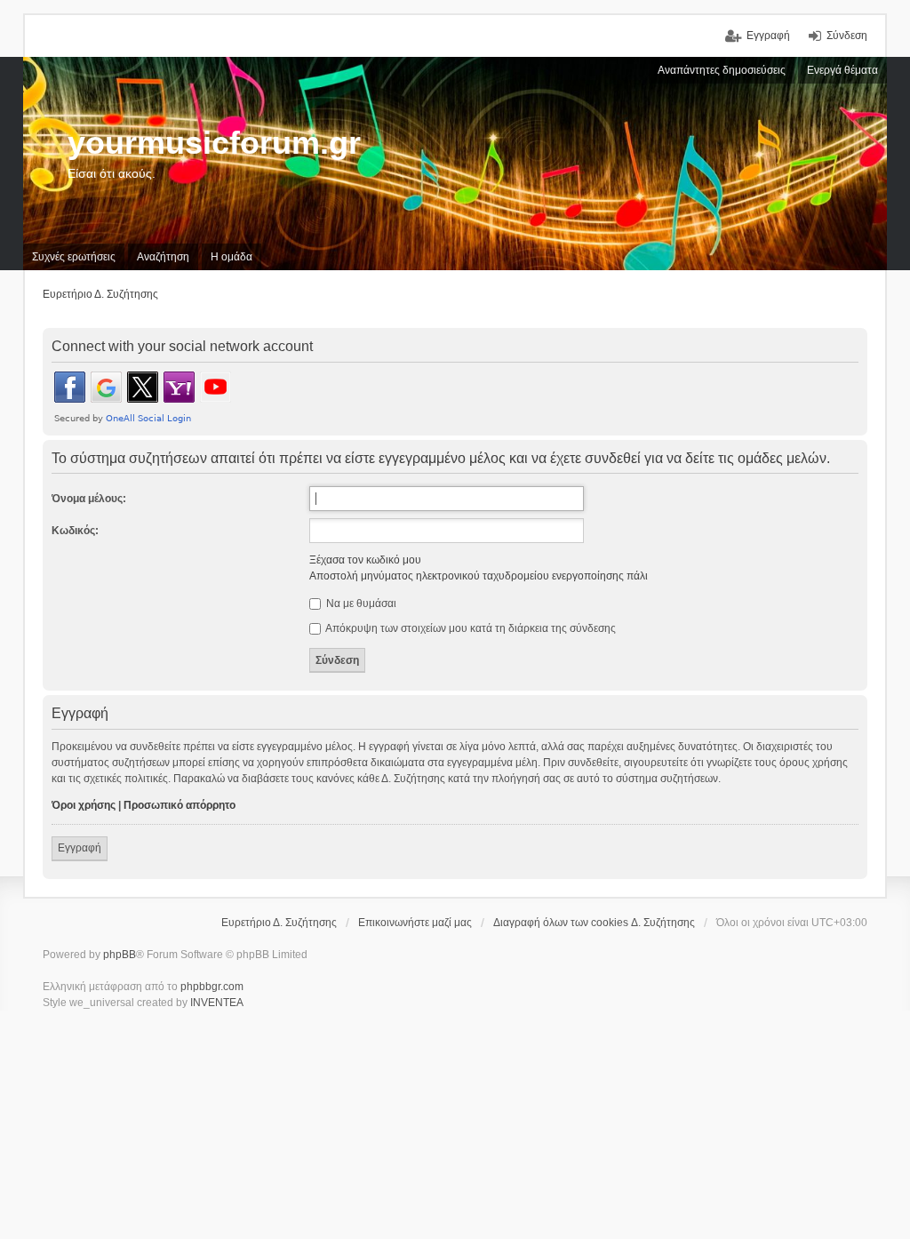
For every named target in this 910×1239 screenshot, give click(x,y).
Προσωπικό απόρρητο (179, 805)
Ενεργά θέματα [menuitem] (842, 70)
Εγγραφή (79, 848)
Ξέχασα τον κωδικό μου (365, 560)
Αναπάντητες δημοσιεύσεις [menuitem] (722, 70)
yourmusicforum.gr (214, 142)
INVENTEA (216, 1002)
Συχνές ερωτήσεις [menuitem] (74, 257)
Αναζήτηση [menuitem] (163, 257)
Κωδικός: (75, 530)
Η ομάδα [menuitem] (231, 257)
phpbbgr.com (211, 986)
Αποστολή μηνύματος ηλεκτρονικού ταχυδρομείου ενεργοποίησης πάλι (478, 576)
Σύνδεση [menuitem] (846, 35)
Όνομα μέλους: (89, 498)
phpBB (119, 954)
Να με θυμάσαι (359, 603)
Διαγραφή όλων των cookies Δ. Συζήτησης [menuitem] (594, 922)
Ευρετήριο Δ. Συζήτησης (279, 922)
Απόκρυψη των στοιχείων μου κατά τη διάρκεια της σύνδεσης (469, 628)
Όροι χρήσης (84, 805)
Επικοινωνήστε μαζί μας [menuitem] (415, 922)
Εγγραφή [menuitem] (768, 35)
